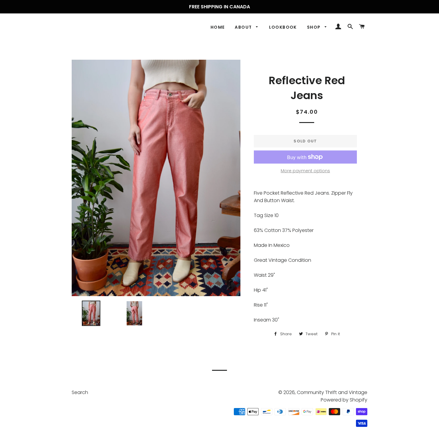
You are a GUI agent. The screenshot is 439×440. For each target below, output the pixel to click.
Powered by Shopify (344, 399)
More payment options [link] (305, 171)
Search (80, 392)
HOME (218, 27)
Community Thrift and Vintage (332, 392)
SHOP (314, 27)
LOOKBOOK (283, 27)
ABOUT (244, 27)
